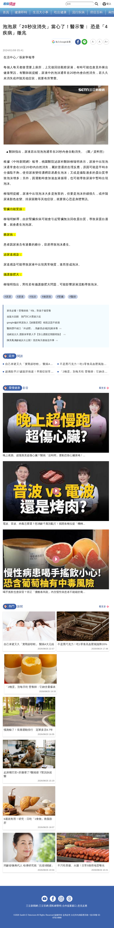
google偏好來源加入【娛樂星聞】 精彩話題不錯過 (33, 322)
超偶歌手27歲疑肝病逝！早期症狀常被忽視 (32, 371)
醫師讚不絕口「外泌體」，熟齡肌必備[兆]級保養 (34, 328)
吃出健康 (60, 12)
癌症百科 (96, 12)
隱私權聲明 (55, 905)
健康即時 (21, 12)
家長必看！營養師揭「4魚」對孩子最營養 (29, 310)
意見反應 (82, 905)
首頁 (6, 12)
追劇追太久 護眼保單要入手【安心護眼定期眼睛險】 (36, 334)
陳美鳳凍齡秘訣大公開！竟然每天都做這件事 (32, 340)
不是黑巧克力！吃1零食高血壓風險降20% (86, 364)
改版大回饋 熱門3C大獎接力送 (24, 316)
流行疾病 (78, 12)
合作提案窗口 (69, 905)
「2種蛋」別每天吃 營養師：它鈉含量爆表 (86, 371)
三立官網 (43, 905)
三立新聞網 (32, 905)
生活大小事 (40, 12)
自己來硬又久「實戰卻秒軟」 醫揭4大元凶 (31, 364)
